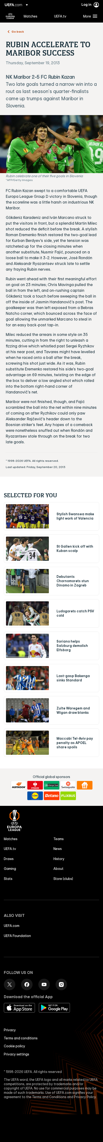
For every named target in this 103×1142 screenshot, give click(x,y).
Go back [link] (17, 31)
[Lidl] (35, 795)
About (58, 869)
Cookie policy (14, 1046)
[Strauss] (35, 785)
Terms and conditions (21, 1038)
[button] (89, 16)
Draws (9, 859)
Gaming (10, 869)
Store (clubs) (63, 879)
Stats (8, 879)
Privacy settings (16, 1054)
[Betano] (51, 795)
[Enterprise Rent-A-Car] (51, 785)
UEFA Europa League (10, 16)
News (57, 849)
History (58, 859)
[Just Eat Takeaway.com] (84, 785)
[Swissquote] (68, 785)
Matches (10, 839)
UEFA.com (11, 926)
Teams (58, 839)
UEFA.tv (10, 849)
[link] (30, 16)
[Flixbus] (68, 795)
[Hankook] (18, 785)
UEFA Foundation (17, 936)
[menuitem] (35, 16)
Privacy (10, 1030)
